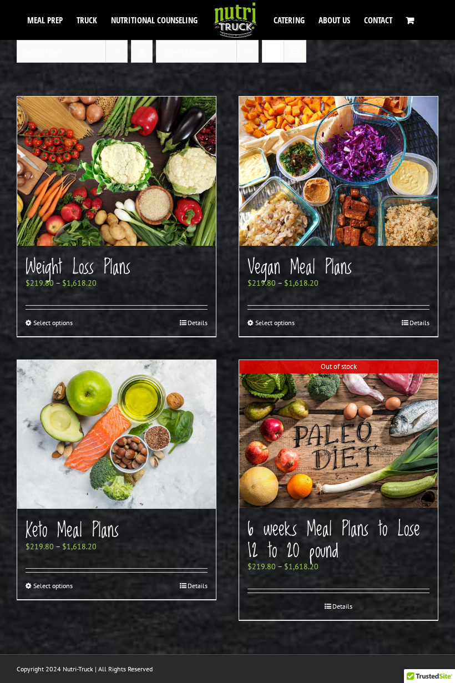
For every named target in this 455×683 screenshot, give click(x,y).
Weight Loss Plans (78, 267)
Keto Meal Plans (72, 530)
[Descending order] (142, 51)
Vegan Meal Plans (299, 267)
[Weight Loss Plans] (116, 171)
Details (198, 322)
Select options (53, 322)
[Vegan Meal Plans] (338, 171)
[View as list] (295, 51)
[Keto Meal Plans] (116, 434)
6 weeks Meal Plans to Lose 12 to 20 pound (333, 540)
